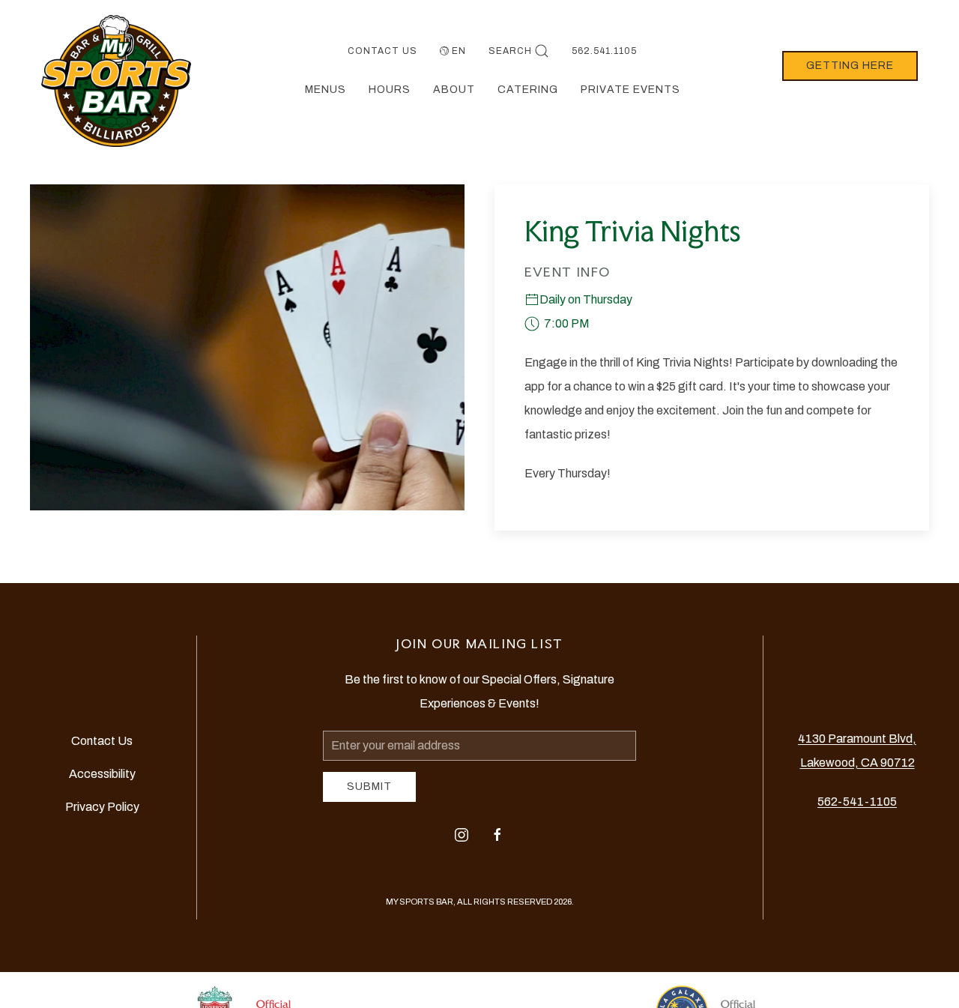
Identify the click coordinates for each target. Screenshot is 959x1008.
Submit (369, 786)
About (454, 89)
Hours (390, 89)
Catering (527, 89)
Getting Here (850, 65)
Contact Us (382, 51)
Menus (325, 89)
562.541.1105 (604, 51)
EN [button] (459, 51)
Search (510, 51)
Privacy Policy (102, 806)
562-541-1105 (857, 801)
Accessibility (102, 773)
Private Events (630, 89)
